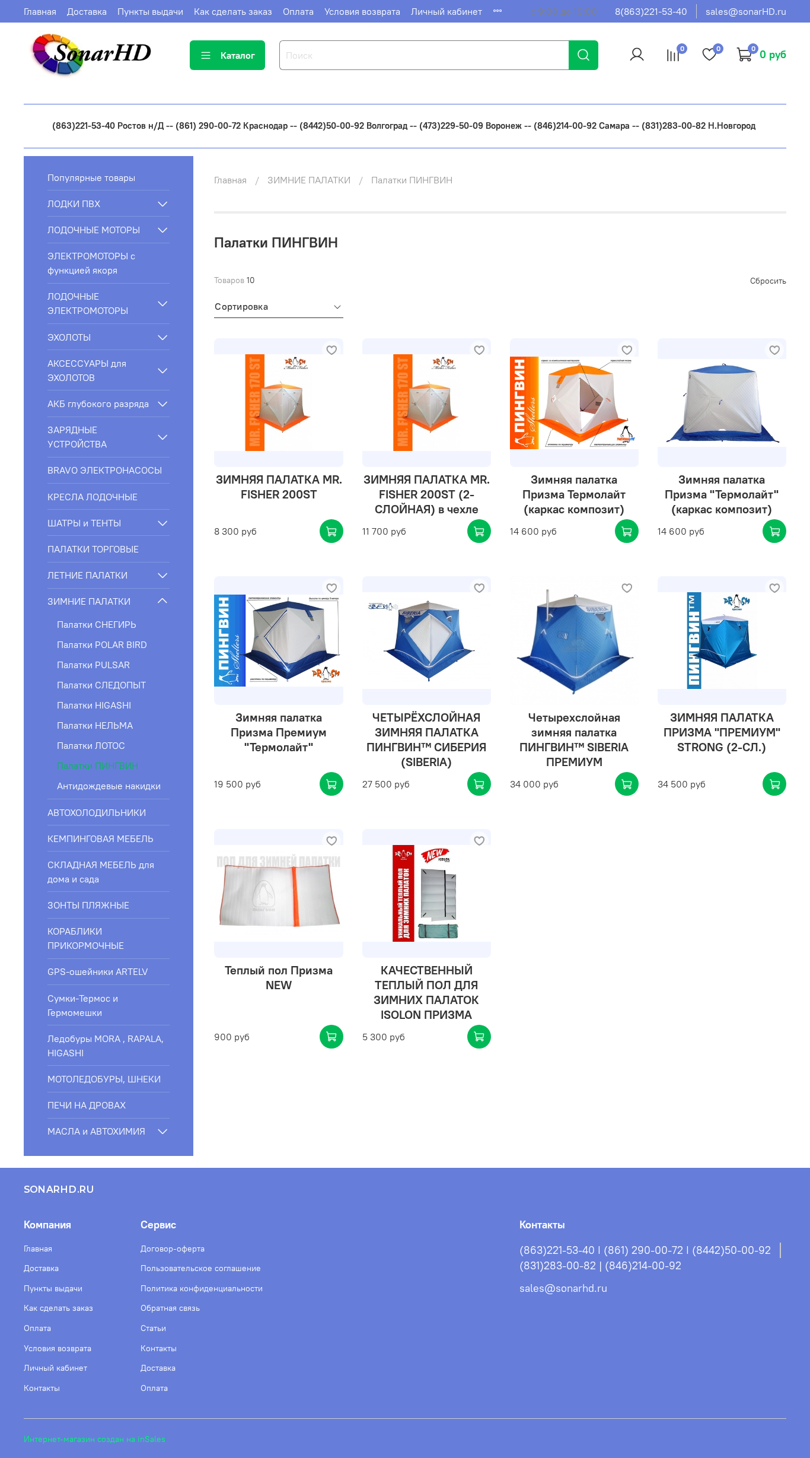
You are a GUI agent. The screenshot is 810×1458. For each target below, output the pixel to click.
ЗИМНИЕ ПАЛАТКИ (308, 180)
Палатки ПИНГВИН (97, 765)
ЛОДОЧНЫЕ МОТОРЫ (93, 230)
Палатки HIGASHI (94, 705)
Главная (40, 11)
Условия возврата (362, 11)
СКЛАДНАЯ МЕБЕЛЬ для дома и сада (100, 872)
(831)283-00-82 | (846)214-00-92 (600, 1265)
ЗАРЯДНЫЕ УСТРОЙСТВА (77, 437)
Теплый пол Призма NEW (279, 977)
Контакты (42, 1388)
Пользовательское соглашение (201, 1268)
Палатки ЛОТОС (91, 745)
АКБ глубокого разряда (98, 403)
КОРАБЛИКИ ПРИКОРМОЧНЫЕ (85, 938)
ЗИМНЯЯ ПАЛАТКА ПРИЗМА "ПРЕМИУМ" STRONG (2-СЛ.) (722, 732)
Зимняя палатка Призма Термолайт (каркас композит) (574, 494)
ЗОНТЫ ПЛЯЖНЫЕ (88, 905)
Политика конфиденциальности (202, 1288)
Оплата (298, 11)
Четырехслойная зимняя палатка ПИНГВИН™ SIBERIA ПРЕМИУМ (574, 739)
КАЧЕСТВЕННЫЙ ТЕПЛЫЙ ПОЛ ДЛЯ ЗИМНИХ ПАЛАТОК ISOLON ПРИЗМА (426, 992)
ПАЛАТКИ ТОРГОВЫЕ (93, 549)
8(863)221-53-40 (651, 11)
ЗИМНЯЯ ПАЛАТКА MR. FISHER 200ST (279, 486)
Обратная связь (170, 1308)
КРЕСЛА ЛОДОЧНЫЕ (92, 497)
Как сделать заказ (233, 11)
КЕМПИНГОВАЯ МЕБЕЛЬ (100, 838)
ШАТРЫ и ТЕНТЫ (84, 523)
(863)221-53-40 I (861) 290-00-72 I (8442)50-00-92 (645, 1250)
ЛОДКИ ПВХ (73, 203)
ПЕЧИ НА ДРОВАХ (86, 1105)
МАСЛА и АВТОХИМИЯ (96, 1131)
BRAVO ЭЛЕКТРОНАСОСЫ (104, 470)
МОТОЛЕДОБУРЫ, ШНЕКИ (104, 1079)
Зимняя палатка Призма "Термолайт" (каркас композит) (722, 494)
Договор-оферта (173, 1248)
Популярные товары (91, 177)
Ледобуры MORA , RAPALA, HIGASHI (105, 1046)
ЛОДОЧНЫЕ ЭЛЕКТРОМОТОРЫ (87, 303)
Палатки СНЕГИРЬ (96, 624)
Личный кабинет (446, 11)
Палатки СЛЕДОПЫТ (101, 685)
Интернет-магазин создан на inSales (94, 1439)
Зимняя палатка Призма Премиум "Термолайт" (279, 732)
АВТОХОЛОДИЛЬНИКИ (96, 812)
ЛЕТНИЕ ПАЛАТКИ (87, 575)
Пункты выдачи (150, 11)
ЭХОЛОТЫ (69, 337)
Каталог (238, 55)
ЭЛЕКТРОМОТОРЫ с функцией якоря (91, 263)
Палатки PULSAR (93, 665)
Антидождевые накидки (109, 786)
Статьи (153, 1328)
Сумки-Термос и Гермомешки (82, 1005)
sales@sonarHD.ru (746, 11)
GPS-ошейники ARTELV (97, 971)
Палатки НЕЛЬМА (95, 725)
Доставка (87, 11)
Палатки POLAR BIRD (102, 644)
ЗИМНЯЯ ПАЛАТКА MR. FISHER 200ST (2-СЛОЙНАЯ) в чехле (426, 494)
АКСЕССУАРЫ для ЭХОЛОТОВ (86, 370)
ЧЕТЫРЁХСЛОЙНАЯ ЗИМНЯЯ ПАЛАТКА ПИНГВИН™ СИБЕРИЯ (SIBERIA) (426, 739)
